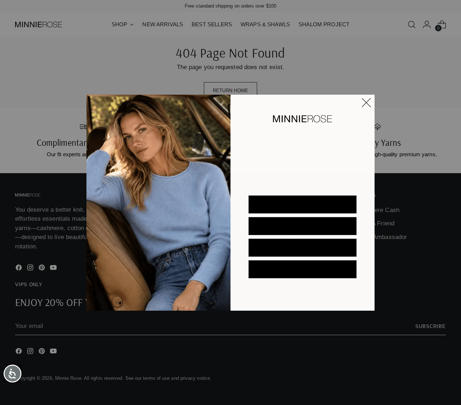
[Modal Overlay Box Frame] (230, 203)
